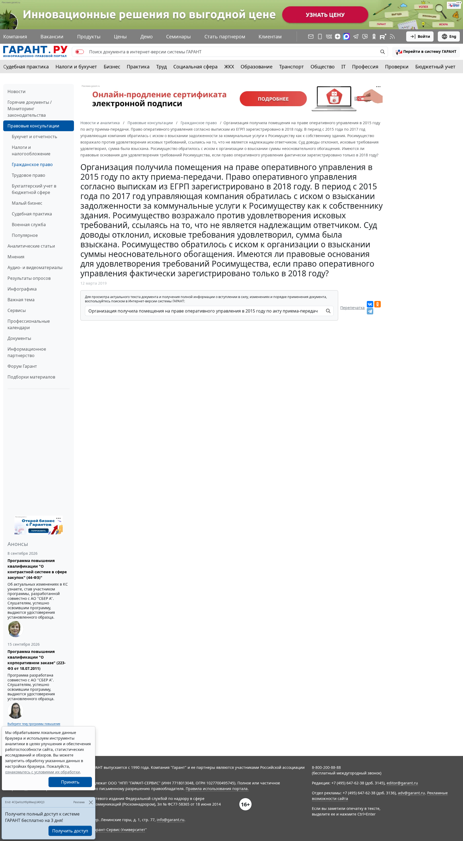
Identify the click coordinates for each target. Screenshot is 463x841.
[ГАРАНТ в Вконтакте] (329, 36)
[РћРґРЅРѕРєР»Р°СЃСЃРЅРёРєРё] (377, 304)
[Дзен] (337, 36)
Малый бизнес (27, 203)
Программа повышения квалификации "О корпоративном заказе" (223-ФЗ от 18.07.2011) (37, 660)
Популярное (25, 235)
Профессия (365, 66)
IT (343, 66)
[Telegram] (370, 311)
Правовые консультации (33, 126)
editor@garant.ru (402, 782)
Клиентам (270, 36)
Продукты (88, 36)
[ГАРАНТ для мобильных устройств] (320, 36)
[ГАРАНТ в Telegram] (356, 36)
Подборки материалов (31, 377)
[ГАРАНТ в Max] (346, 36)
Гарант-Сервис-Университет (118, 829)
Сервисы (17, 310)
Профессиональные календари (29, 324)
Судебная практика (26, 66)
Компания (15, 36)
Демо (146, 36)
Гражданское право (32, 164)
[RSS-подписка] (392, 36)
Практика (138, 66)
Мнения (16, 257)
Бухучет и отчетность (34, 136)
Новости (16, 91)
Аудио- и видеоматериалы (35, 267)
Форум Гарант (22, 366)
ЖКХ (229, 66)
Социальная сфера (195, 66)
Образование (256, 66)
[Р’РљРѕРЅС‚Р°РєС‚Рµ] (370, 304)
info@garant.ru (170, 819)
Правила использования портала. (217, 788)
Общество (323, 66)
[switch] (79, 52)
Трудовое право (28, 175)
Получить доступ (70, 831)
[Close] (91, 802)
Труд (161, 66)
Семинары (178, 36)
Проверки (397, 66)
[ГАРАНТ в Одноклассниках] (374, 36)
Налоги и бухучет (76, 66)
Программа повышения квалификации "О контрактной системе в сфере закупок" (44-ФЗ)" (37, 569)
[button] (426, 52)
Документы (19, 338)
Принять (70, 782)
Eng (452, 36)
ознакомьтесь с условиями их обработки (42, 771)
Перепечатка (352, 307)
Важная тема (21, 300)
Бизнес (112, 66)
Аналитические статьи (31, 246)
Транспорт (291, 66)
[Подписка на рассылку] (311, 36)
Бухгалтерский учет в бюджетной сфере (34, 189)
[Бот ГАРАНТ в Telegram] (365, 36)
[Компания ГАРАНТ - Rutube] (383, 36)
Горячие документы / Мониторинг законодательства (30, 108)
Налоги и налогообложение (31, 150)
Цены (120, 36)
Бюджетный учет (435, 66)
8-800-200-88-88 (326, 767)
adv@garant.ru (411, 792)
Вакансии (52, 36)
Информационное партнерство (27, 352)
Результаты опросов (29, 278)
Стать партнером (224, 36)
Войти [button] (424, 36)
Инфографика (22, 289)
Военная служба (29, 224)
